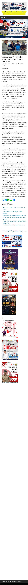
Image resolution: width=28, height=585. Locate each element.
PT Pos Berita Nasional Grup (16, 581)
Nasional (3, 65)
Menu (5, 17)
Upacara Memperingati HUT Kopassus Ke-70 (12, 230)
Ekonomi (22, 63)
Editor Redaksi (14, 63)
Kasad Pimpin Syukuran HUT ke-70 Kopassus (15, 231)
